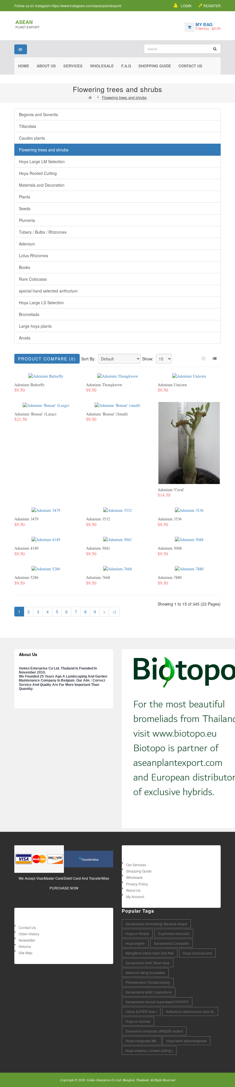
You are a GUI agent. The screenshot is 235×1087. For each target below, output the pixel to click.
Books (24, 267)
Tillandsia (27, 126)
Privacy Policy (137, 883)
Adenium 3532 (98, 519)
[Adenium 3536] (189, 509)
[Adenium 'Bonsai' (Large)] (46, 404)
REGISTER (212, 5)
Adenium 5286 (26, 577)
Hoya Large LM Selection (42, 161)
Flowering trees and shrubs (124, 97)
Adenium (27, 244)
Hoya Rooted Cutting (38, 173)
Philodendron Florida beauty (148, 982)
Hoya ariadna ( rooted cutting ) (149, 1050)
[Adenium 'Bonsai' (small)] (117, 404)
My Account (135, 896)
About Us (133, 890)
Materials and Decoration (41, 185)
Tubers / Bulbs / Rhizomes (42, 232)
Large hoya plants (35, 326)
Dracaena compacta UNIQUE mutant (154, 1031)
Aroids (24, 338)
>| (114, 611)
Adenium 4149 (26, 548)
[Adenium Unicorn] (189, 375)
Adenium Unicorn (172, 384)
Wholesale (134, 877)
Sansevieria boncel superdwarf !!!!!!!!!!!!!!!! (157, 1001)
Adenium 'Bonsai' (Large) (35, 414)
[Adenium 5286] (46, 568)
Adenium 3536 (170, 519)
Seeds (24, 208)
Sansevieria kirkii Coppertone (149, 992)
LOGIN (186, 5)
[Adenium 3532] (117, 509)
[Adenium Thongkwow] (117, 375)
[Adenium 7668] (117, 568)
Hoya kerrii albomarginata (186, 1040)
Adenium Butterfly (29, 384)
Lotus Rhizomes (33, 255)
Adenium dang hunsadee (145, 972)
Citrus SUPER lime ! (141, 1011)
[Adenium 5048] (189, 539)
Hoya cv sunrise (138, 1021)
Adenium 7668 (98, 577)
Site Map (25, 952)
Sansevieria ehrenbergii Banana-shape (156, 923)
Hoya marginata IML (142, 1040)
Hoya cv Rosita (137, 933)
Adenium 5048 (170, 548)
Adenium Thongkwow (104, 384)
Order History (29, 933)
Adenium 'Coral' (171, 489)
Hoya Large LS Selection (41, 302)
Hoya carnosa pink (197, 953)
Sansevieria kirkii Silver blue (148, 962)
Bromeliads (29, 314)
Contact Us (27, 927)
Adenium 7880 (170, 577)
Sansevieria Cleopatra (171, 943)
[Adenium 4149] (46, 539)
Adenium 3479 (26, 519)
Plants (24, 197)
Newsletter (27, 940)
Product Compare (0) (47, 359)
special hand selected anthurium (48, 291)
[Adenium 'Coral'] (189, 442)
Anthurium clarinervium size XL (190, 1011)
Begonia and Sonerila (38, 114)
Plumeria (27, 220)
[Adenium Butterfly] (45, 375)
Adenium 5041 (98, 548)
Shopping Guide (139, 871)
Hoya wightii (135, 943)
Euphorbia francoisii (173, 933)
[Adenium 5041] (117, 539)
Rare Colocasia (33, 279)
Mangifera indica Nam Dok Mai (150, 953)
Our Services (136, 864)
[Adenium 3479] (46, 509)
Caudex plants (32, 138)
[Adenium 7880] (189, 568)
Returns (25, 946)
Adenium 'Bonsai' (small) (107, 414)
